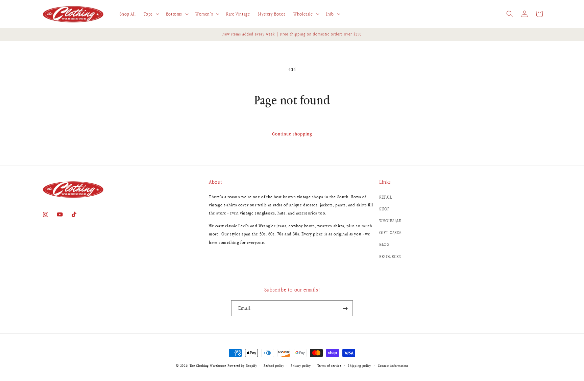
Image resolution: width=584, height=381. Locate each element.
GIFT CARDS (390, 232)
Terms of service (329, 365)
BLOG (384, 244)
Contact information (393, 365)
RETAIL (385, 197)
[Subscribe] (345, 308)
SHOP (384, 208)
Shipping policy (359, 365)
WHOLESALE (390, 220)
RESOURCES (390, 256)
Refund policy (274, 365)
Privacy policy (301, 365)
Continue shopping (292, 134)
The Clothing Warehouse (208, 365)
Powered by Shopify (242, 365)
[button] (151, 14)
